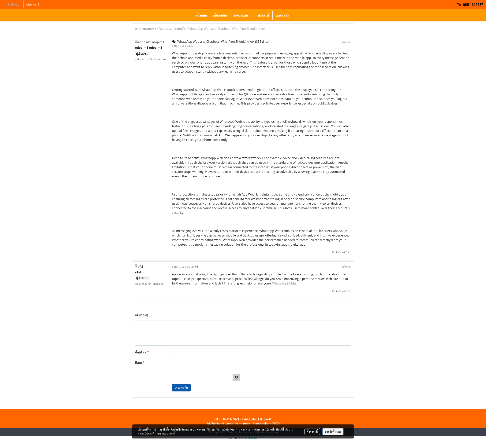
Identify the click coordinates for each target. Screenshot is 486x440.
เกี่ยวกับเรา (220, 15)
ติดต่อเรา (282, 15)
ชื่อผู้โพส (142, 352)
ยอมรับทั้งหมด (333, 431)
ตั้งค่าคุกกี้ (312, 431)
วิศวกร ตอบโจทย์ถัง (172, 29)
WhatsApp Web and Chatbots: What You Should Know (226, 29)
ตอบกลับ (183, 387)
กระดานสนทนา (145, 29)
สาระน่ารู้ (264, 15)
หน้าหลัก (201, 15)
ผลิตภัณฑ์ (241, 15)
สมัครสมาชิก (33, 4)
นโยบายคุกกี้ (168, 433)
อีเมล (139, 362)
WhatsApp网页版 (284, 283)
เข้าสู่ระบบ (13, 4)
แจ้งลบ (346, 42)
